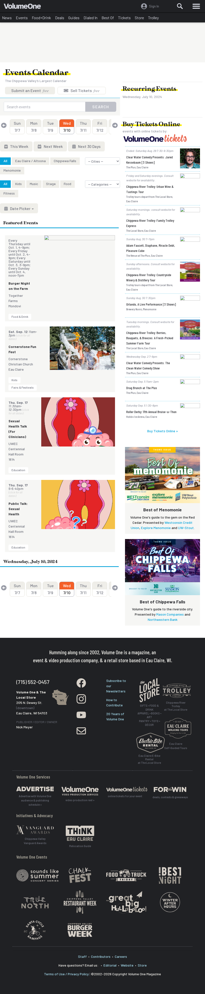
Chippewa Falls (65, 161)
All (5, 161)
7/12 (100, 126)
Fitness (9, 193)
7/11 (83, 126)
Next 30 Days (88, 146)
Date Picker (20, 208)
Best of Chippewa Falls (162, 601)
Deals (59, 17)
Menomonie (12, 170)
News (7, 17)
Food (67, 184)
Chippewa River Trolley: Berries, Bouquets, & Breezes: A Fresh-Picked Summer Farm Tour (149, 338)
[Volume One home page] (24, 7)
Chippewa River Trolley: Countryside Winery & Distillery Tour (148, 277)
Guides (74, 17)
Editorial (110, 965)
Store (139, 17)
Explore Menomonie (156, 528)
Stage (51, 184)
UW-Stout (186, 528)
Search (100, 106)
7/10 (67, 126)
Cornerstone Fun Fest (22, 349)
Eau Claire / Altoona (30, 161)
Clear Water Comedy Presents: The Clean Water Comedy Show (148, 365)
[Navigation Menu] (196, 6)
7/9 (50, 126)
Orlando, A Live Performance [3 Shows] (151, 304)
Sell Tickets (85, 90)
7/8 (34, 126)
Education (18, 470)
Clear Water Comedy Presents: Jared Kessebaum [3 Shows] (149, 159)
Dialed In (91, 17)
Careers (121, 956)
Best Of (108, 17)
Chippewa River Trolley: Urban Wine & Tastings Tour (150, 189)
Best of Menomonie (162, 509)
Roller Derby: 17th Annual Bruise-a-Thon (151, 412)
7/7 (17, 126)
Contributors (100, 956)
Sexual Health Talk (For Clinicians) (17, 429)
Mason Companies (170, 614)
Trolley (153, 17)
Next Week (53, 146)
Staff (82, 956)
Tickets (124, 17)
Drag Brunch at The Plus (141, 388)
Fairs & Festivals (23, 387)
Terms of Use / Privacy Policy (66, 974)
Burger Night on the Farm (19, 286)
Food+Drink (41, 17)
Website (127, 965)
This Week (18, 146)
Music (34, 184)
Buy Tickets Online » (162, 431)
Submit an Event (30, 90)
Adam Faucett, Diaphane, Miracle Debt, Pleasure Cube (150, 248)
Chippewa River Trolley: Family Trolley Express (150, 223)
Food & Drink (20, 316)
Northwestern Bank (163, 619)
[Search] (180, 6)
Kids (18, 184)
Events (22, 17)
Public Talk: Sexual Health (18, 508)
